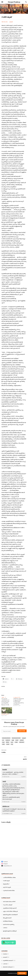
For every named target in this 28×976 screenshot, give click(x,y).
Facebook (5, 861)
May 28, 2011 (5, 21)
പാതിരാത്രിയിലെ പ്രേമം (9, 877)
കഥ (3, 740)
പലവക (5, 963)
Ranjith (4, 769)
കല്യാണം (8, 740)
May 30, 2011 (6, 801)
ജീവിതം (7, 742)
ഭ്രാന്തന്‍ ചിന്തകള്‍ (7, 967)
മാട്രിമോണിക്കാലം (8, 921)
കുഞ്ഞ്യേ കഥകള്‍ (8, 960)
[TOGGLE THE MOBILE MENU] (2, 2)
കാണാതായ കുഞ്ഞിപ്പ (8, 924)
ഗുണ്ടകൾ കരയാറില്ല (9, 890)
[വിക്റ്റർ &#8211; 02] (7, 701)
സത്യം (3, 752)
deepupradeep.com (7, 865)
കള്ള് (13, 740)
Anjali (4, 781)
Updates (5, 954)
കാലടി (17, 740)
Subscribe (22, 730)
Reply (24, 776)
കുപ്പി (3, 742)
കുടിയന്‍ (21, 740)
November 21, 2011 (8, 813)
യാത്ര (8, 744)
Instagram (5, 863)
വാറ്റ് (12, 744)
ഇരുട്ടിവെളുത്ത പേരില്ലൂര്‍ (10, 931)
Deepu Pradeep (14, 2)
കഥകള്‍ (11, 21)
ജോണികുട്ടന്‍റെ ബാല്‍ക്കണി (10, 914)
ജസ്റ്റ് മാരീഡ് (6, 884)
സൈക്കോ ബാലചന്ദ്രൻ (9, 901)
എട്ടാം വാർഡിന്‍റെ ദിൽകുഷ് (10, 911)
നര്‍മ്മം (16, 742)
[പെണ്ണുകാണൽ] (19, 701)
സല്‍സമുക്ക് (6, 17)
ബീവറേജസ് (21, 742)
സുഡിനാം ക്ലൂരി (7, 904)
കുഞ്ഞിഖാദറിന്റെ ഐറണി (10, 908)
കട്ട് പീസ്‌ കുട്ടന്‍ (7, 887)
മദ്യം (3, 744)
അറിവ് (25, 759)
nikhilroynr (5, 806)
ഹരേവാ (5, 927)
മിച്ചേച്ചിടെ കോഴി (5, 714)
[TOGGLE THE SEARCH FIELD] (26, 2)
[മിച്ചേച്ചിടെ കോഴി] (6, 710)
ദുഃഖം (12, 742)
